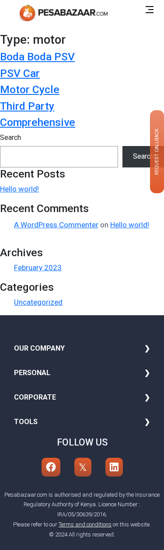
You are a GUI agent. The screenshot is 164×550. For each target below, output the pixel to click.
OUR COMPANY (39, 348)
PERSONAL (32, 373)
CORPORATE (35, 397)
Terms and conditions (85, 524)
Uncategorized (38, 302)
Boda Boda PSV (37, 56)
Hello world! (19, 188)
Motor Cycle (29, 89)
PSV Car (20, 73)
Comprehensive (37, 122)
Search (10, 137)
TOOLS (26, 422)
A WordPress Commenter (56, 224)
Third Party (27, 106)
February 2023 (38, 267)
